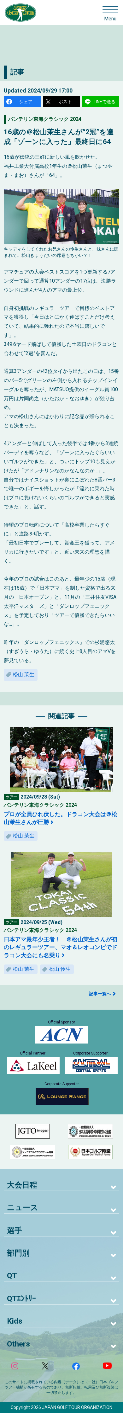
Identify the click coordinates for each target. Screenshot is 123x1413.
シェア (25, 101)
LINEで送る (104, 101)
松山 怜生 (60, 969)
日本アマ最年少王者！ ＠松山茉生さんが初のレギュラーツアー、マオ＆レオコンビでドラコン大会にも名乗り (60, 947)
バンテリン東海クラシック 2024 (44, 119)
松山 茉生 (23, 674)
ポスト (65, 101)
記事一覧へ (100, 993)
